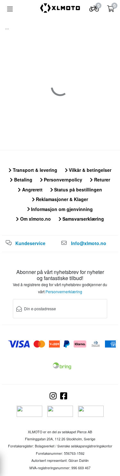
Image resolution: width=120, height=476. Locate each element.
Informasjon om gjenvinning (61, 209)
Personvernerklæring (63, 291)
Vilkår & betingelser (89, 170)
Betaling (22, 179)
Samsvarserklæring (82, 219)
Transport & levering (34, 170)
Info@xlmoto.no (88, 243)
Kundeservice (30, 243)
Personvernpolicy (62, 179)
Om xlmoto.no (35, 219)
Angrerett (32, 189)
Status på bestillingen (77, 189)
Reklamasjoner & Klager (61, 199)
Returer (101, 179)
